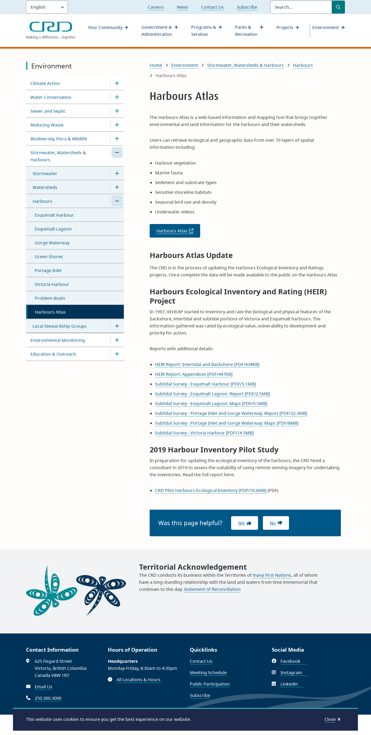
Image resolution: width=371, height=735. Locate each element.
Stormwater (45, 173)
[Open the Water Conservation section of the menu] (117, 97)
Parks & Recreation (246, 30)
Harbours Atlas (50, 312)
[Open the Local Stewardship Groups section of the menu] (117, 325)
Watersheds (45, 187)
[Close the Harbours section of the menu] (117, 200)
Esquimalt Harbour (54, 215)
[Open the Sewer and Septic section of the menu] (117, 110)
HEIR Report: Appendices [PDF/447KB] (193, 374)
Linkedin (292, 684)
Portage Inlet (48, 270)
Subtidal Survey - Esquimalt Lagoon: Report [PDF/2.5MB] (212, 394)
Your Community (105, 27)
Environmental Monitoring (57, 340)
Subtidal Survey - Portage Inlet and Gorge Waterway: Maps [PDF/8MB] (226, 423)
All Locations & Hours (139, 680)
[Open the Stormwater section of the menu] (117, 173)
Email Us (43, 687)
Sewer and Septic (48, 111)
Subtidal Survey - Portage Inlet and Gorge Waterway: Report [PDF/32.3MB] (231, 413)
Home (156, 65)
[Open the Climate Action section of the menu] (117, 83)
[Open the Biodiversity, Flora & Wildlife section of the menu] (117, 138)
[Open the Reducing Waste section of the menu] (117, 124)
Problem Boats (50, 298)
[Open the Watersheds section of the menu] (117, 187)
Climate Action (45, 83)
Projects (284, 27)
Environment (325, 27)
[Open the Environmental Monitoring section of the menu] (117, 340)
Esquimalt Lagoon (53, 229)
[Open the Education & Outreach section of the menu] (117, 353)
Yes (241, 523)
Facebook (293, 661)
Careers (156, 7)
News (182, 7)
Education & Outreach (53, 354)
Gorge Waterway (52, 243)
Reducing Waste (47, 125)
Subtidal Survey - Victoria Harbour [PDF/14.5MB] (204, 433)
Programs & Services (203, 30)
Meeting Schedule (208, 673)
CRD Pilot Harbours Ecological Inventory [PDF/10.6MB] (210, 490)
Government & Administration (157, 30)
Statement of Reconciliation (212, 589)
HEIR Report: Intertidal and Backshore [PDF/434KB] (207, 364)
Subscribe (247, 7)
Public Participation (210, 684)
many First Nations (272, 575)
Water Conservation (50, 97)
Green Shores (49, 257)
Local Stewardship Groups (60, 326)
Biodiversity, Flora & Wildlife (58, 139)
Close (330, 719)
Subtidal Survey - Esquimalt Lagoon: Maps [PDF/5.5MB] (211, 403)
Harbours (42, 201)
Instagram (294, 673)
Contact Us (212, 7)
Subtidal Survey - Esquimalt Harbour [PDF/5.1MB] (205, 384)
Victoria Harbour (52, 284)
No (273, 523)
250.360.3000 (48, 698)
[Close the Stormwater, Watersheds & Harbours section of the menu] (117, 152)
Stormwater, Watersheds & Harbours (58, 156)
